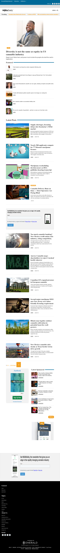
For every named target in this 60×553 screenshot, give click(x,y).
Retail (3, 502)
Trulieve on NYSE (31, 14)
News (14, 69)
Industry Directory (5, 522)
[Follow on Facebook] (52, 3)
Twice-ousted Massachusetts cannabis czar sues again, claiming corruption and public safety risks (33, 84)
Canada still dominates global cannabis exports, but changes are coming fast (30, 93)
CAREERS (14, 547)
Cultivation (4, 505)
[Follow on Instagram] (59, 3)
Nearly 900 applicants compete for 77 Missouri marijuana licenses (42, 147)
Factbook (3, 524)
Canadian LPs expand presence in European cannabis (42, 281)
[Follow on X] (57, 3)
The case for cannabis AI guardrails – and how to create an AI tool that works (30, 110)
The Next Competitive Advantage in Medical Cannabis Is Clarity (45, 391)
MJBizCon (23, 1)
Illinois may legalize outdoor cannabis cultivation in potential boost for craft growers (41, 323)
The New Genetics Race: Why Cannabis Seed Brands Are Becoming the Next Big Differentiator (44, 409)
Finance (3, 509)
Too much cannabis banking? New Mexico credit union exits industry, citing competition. (42, 236)
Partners (3, 526)
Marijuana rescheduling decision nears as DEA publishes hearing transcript (41, 167)
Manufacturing (4, 503)
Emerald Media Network (6, 1)
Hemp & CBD (4, 507)
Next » (14, 365)
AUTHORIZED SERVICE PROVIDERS (24, 547)
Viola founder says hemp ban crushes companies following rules (27, 67)
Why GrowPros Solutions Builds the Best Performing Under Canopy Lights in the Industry (45, 374)
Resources (3, 490)
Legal (3, 511)
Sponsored (41, 377)
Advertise (16, 1)
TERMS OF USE (28, 548)
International (4, 500)
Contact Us (4, 530)
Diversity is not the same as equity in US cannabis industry (26, 53)
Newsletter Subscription (6, 519)
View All (51, 417)
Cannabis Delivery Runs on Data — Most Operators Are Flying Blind (41, 190)
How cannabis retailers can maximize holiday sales (24, 101)
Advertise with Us (5, 517)
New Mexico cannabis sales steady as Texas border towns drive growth (41, 346)
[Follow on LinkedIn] (55, 3)
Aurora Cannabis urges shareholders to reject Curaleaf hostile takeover (42, 257)
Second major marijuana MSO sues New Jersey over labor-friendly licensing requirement (42, 301)
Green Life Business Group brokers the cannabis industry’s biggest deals (46, 400)
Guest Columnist (5, 528)
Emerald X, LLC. (28, 545)
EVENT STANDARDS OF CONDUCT (39, 547)
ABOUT (10, 547)
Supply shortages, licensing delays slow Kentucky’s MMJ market (41, 126)
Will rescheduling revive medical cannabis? (48, 14)
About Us (3, 515)
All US (3, 498)
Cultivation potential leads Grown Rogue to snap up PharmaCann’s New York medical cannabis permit (32, 75)
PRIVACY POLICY (35, 548)
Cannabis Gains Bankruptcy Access (17, 14)
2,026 (11, 365)
